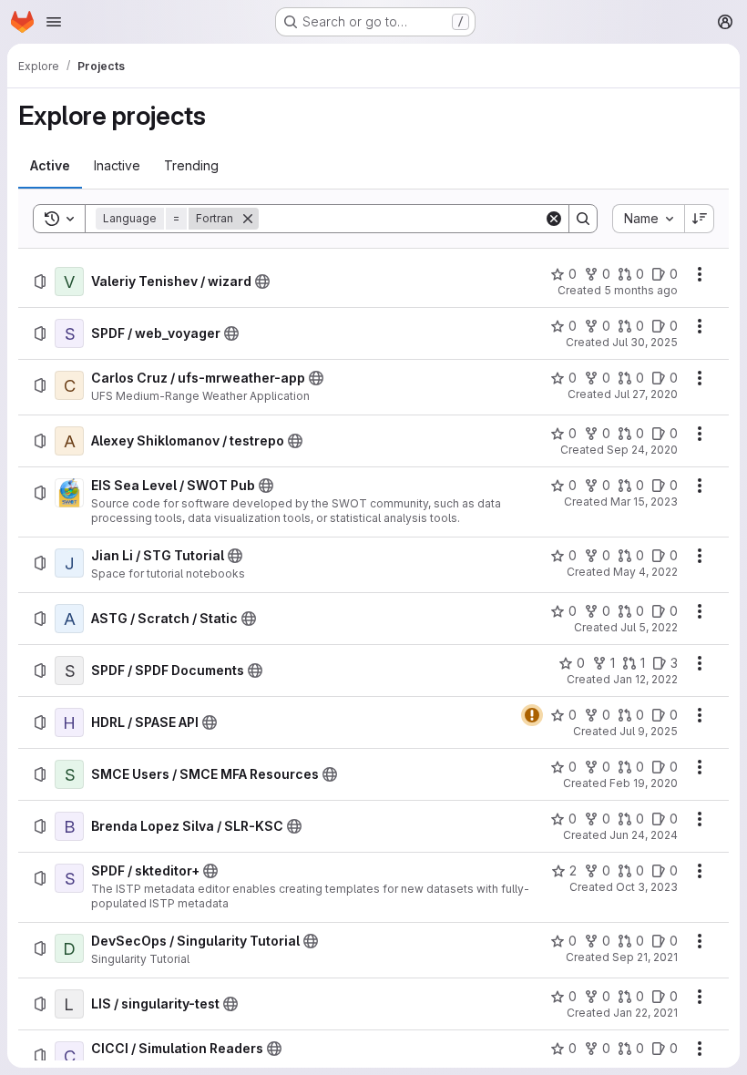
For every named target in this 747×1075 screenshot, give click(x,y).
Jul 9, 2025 (648, 731)
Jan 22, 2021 (645, 1012)
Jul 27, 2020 (646, 394)
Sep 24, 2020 (642, 449)
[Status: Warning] (532, 715)
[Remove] (248, 219)
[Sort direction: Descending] (699, 218)
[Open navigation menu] (53, 21)
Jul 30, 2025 (645, 342)
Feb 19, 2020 (643, 783)
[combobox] (648, 218)
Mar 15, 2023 (644, 501)
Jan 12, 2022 (645, 679)
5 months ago (641, 290)
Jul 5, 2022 (649, 627)
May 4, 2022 (645, 571)
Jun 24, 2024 (643, 835)
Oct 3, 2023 (647, 887)
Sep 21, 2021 (645, 957)
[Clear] (554, 219)
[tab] (50, 166)
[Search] (583, 218)
